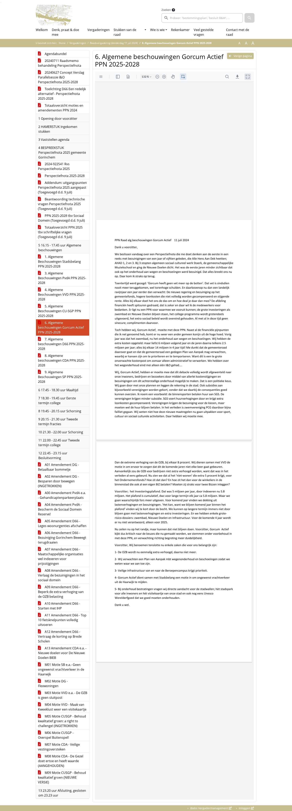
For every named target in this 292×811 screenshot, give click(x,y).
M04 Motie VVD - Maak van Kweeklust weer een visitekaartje (62, 707)
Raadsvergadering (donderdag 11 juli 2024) (114, 43)
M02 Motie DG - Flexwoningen (53, 683)
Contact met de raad (237, 32)
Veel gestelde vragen (204, 32)
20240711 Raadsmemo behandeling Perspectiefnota (59, 63)
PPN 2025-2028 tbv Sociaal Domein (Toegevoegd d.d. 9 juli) (61, 218)
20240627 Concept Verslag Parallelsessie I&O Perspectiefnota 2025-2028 (61, 77)
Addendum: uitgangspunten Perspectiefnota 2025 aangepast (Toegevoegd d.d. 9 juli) (62, 187)
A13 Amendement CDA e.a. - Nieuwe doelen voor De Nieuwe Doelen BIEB (62, 653)
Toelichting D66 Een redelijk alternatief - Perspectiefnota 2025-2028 (62, 94)
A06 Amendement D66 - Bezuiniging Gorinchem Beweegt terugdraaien (62, 538)
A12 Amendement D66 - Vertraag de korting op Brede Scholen (60, 636)
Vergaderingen (98, 30)
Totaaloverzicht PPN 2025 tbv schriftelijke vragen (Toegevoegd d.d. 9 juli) (60, 232)
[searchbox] (202, 18)
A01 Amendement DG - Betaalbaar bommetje (58, 467)
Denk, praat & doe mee (65, 32)
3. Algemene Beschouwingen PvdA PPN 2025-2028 (62, 278)
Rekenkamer (180, 30)
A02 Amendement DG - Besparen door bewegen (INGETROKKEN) (58, 481)
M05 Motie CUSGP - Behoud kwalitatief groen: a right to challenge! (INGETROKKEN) (62, 721)
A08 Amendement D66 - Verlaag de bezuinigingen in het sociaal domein (61, 575)
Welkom (42, 30)
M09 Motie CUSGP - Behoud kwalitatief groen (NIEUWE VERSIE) (62, 777)
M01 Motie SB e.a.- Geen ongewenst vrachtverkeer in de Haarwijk (61, 669)
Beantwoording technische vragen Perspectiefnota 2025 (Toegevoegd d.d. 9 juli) (61, 204)
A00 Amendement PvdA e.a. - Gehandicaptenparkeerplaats (62, 495)
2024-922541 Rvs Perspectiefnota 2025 (54, 166)
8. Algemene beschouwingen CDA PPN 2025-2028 (61, 360)
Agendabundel (55, 54)
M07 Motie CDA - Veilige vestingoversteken (59, 746)
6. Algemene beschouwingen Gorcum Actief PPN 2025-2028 (61, 327)
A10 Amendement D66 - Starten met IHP (59, 605)
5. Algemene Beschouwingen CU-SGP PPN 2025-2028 (59, 311)
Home (62, 43)
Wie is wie (157, 30)
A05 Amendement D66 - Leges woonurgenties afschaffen (62, 523)
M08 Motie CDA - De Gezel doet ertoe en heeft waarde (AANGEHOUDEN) (60, 761)
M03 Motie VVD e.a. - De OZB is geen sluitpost (62, 695)
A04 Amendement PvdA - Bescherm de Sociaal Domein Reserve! (60, 509)
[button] (249, 18)
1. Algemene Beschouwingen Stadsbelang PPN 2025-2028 (59, 261)
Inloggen (244, 808)
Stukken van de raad (125, 32)
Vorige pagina (242, 56)
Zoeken (166, 10)
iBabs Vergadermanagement (209, 808)
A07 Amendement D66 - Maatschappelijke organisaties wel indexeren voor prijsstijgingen (60, 556)
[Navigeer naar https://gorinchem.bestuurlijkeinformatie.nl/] (54, 15)
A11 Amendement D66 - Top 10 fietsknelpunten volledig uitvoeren (62, 620)
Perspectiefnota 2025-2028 (64, 176)
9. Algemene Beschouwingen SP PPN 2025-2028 (60, 377)
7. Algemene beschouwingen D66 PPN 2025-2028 (61, 344)
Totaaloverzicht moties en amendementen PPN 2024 (60, 107)
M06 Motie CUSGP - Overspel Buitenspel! (55, 735)
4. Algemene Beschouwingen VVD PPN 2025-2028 (61, 294)
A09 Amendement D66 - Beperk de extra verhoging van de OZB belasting (61, 592)
